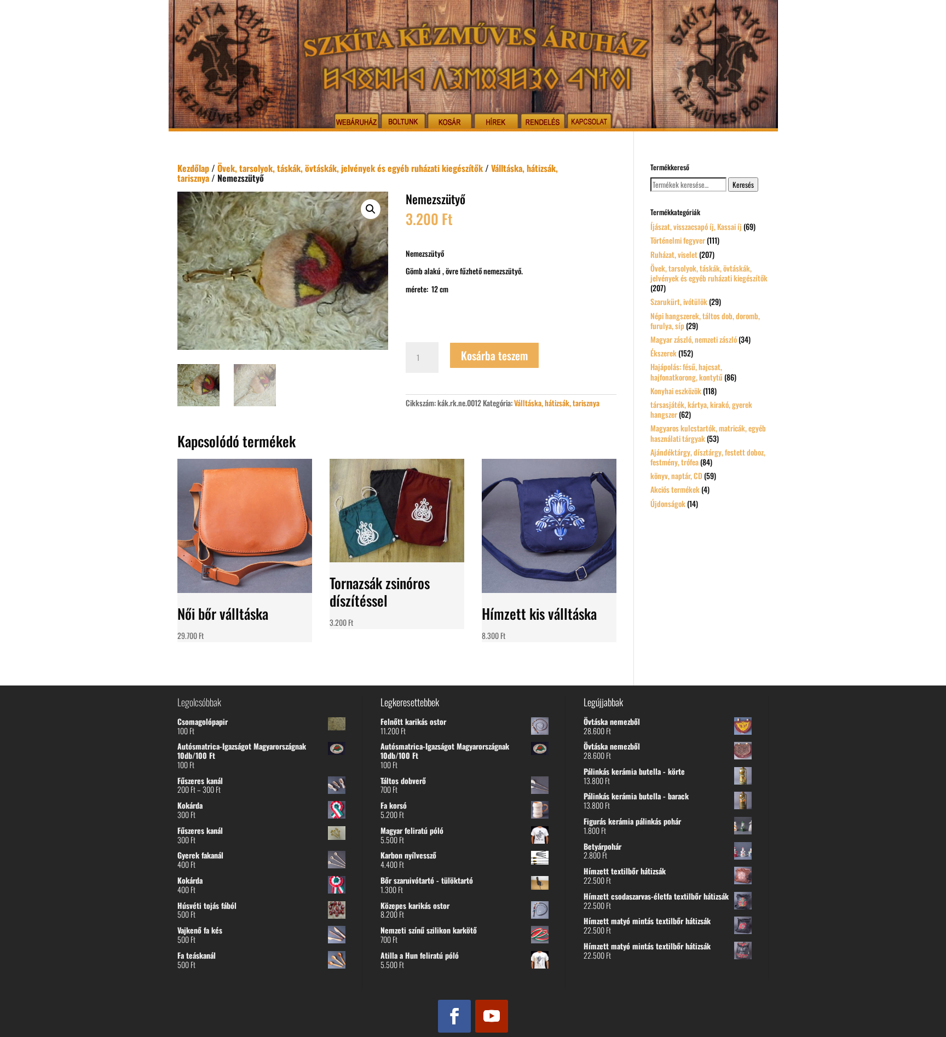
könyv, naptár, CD (676, 475)
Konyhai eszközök (675, 390)
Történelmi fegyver (677, 240)
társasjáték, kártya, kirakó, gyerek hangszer (701, 409)
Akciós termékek (675, 489)
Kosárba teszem (494, 355)
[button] (370, 209)
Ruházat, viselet (673, 254)
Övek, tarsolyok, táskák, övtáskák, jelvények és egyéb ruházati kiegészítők (350, 168)
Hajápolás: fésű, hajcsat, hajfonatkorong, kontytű (686, 371)
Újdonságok (667, 503)
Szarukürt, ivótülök (678, 301)
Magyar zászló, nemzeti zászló (693, 339)
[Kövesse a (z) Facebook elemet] (454, 1016)
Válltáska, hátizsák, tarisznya (556, 402)
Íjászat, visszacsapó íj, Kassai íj (696, 226)
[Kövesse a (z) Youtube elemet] (491, 1016)
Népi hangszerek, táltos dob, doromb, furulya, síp (705, 320)
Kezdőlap (193, 168)
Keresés (743, 184)
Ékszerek (663, 353)
